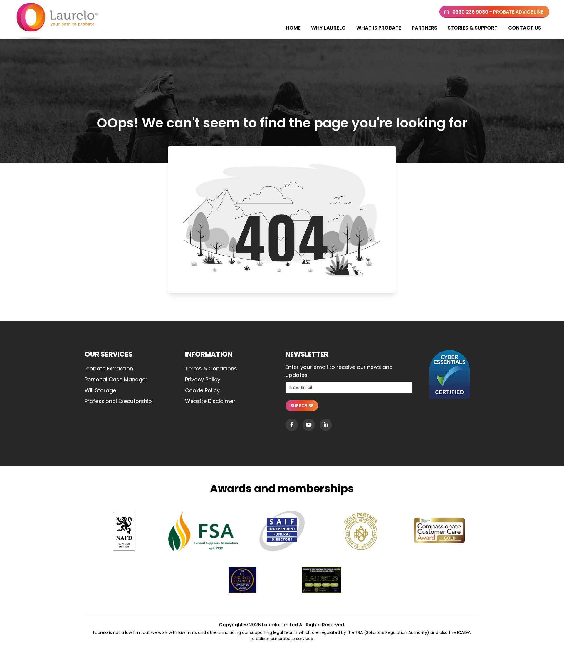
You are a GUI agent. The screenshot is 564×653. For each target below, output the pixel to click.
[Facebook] (292, 425)
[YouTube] (309, 425)
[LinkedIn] (326, 425)
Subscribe (302, 406)
